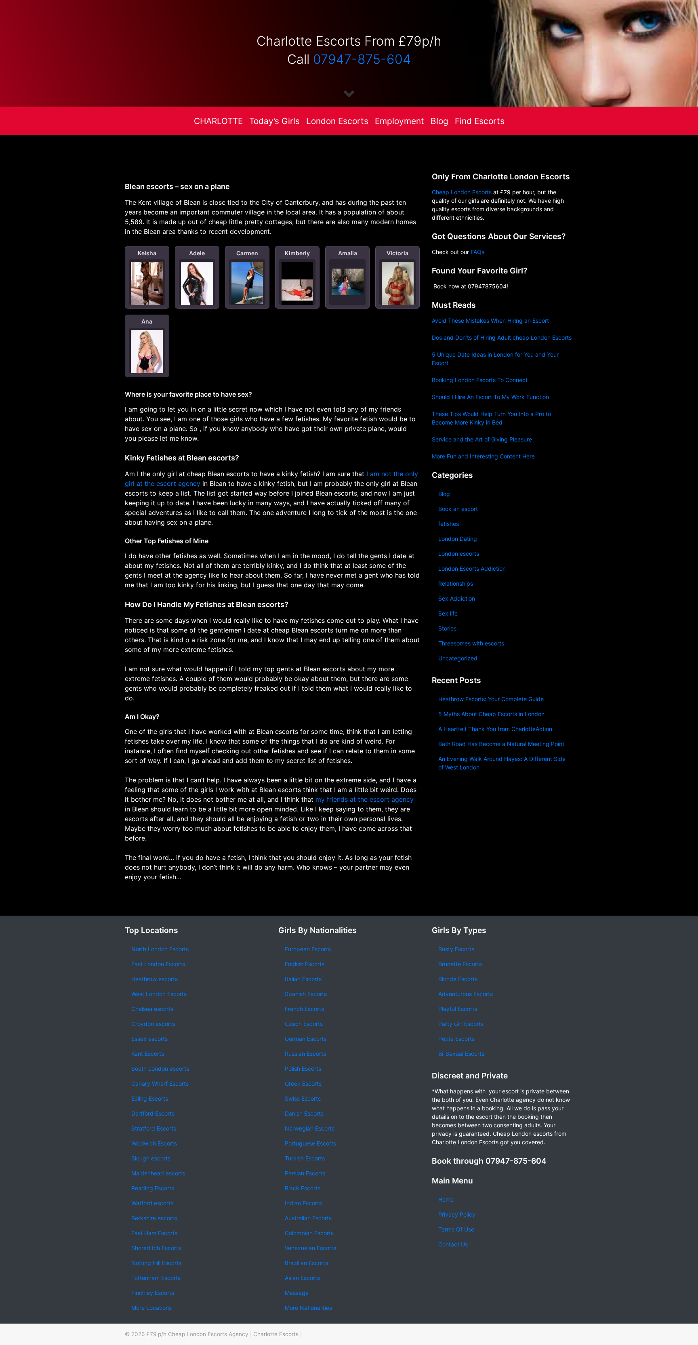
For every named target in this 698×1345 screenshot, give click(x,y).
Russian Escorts (305, 1053)
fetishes (448, 523)
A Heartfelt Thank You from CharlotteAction (495, 728)
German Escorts (305, 1038)
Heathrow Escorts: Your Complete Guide (491, 699)
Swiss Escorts (303, 1098)
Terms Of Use (456, 1229)
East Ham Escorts (154, 1232)
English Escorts (304, 963)
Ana (146, 321)
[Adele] (197, 285)
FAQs (477, 251)
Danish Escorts (304, 1113)
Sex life (448, 613)
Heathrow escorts (154, 978)
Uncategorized (457, 658)
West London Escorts (159, 993)
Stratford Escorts (153, 1128)
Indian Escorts (303, 1203)
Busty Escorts (456, 949)
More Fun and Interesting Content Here (483, 456)
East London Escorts (158, 963)
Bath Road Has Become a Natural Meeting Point (501, 743)
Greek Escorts (303, 1083)
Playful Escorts (457, 1008)
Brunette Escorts (460, 963)
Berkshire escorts (154, 1218)
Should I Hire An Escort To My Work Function (490, 396)
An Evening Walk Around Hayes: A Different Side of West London (502, 763)
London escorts (458, 553)
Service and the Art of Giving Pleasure (482, 439)
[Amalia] (348, 282)
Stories (447, 628)
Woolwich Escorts (154, 1143)
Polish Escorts (303, 1068)
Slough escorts (150, 1158)
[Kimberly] (297, 290)
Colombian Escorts (309, 1232)
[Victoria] (398, 287)
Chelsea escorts (152, 1008)
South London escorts (160, 1068)
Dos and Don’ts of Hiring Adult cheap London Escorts (502, 337)
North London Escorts (160, 949)
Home (446, 1199)
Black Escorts (302, 1188)
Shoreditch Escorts (156, 1247)
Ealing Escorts (149, 1098)
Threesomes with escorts (471, 643)
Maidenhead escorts (158, 1173)
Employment (399, 121)
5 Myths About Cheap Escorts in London (491, 713)
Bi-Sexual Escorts (461, 1053)
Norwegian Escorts (309, 1128)
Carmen (247, 253)
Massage (297, 1292)
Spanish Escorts (306, 993)
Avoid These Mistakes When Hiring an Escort (490, 320)
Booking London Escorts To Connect (480, 379)
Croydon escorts (153, 1023)
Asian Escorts (302, 1277)
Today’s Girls (274, 121)
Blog (439, 121)
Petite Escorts (456, 1038)
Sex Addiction (456, 598)
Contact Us (453, 1244)
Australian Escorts (308, 1218)
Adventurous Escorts (465, 993)
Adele (197, 253)
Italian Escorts (303, 978)
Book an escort (458, 508)
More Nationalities (308, 1307)
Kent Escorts (147, 1053)
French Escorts (304, 1008)
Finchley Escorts (152, 1292)
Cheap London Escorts (462, 192)
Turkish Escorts (305, 1158)
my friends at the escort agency (364, 799)
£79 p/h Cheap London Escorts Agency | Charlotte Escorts (222, 1334)
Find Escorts (480, 121)
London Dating (457, 538)
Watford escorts (152, 1203)
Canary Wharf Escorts (160, 1083)
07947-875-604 (362, 59)
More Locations (151, 1307)
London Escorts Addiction (472, 568)
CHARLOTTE (218, 121)
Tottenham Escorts (156, 1277)
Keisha (147, 253)
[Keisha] (147, 283)
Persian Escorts (305, 1173)
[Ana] (147, 354)
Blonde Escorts (457, 978)
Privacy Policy (456, 1214)
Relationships (455, 583)
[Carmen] (247, 283)
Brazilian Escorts (306, 1262)
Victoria (397, 253)
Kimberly (297, 253)
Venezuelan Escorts (310, 1247)
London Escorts (337, 121)
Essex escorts (149, 1038)
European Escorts (308, 949)
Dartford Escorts (152, 1113)
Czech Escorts (304, 1023)
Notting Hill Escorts (156, 1262)
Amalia (347, 253)
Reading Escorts (152, 1188)
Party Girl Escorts (461, 1023)
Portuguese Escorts (310, 1143)
